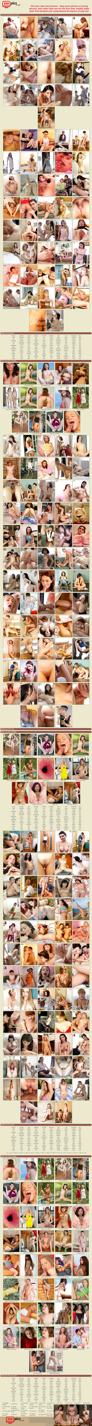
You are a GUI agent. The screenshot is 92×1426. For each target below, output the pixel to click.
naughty (51, 352)
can (22, 348)
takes (73, 342)
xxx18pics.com (81, 1253)
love (51, 337)
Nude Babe (63, 1325)
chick (21, 350)
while (79, 352)
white (79, 353)
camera (21, 347)
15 (85, 1153)
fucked (29, 352)
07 (42, 1153)
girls (36, 339)
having (36, 356)
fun (29, 355)
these (73, 356)
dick (29, 335)
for (29, 345)
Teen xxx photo (80, 409)
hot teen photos (28, 409)
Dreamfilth (7, 1411)
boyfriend (21, 342)
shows (66, 348)
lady (44, 352)
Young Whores (63, 1253)
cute (21, 356)
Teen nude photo (11, 780)
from (29, 348)
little (44, 356)
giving (36, 340)
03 (21, 1153)
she (66, 344)
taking (73, 344)
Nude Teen (81, 1301)
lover (51, 340)
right (66, 339)
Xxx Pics (14, 1404)
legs (44, 353)
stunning (73, 335)
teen (74, 345)
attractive (13, 345)
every (28, 344)
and (13, 342)
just (44, 350)
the (74, 350)
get (29, 356)
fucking (29, 353)
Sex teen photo (81, 385)
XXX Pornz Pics (28, 1349)
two (80, 344)
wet (80, 348)
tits (80, 340)
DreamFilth (46, 780)
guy (36, 347)
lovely (51, 339)
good (36, 342)
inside (44, 347)
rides (66, 337)
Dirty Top (54, 804)
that (74, 348)
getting (36, 335)
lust (51, 342)
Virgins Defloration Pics (11, 1301)
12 (69, 1153)
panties (58, 339)
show (66, 345)
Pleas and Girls (28, 385)
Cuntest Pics (80, 1325)
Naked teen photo (55, 1373)
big (13, 356)
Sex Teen (11, 1325)
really (58, 358)
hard (36, 350)
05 (31, 1153)
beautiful (13, 348)
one (58, 335)
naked (51, 350)
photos (58, 344)
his (44, 339)
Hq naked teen (81, 1349)
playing (58, 348)
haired (36, 348)
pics (58, 345)
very (80, 345)
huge (44, 344)
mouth (51, 348)
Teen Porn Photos (72, 804)
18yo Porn (46, 1325)
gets (29, 358)
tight (80, 337)
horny (44, 340)
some (66, 353)
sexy (66, 342)
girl (36, 337)
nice (51, 353)
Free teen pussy (28, 780)
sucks (73, 339)
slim (66, 352)
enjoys (29, 342)
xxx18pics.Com (60, 1411)
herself (44, 335)
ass (13, 344)
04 (26, 1153)
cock (21, 353)
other (58, 337)
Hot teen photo (37, 1373)
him (44, 337)
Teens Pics (72, 433)
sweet (73, 340)
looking (51, 335)
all (13, 339)
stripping (66, 356)
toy (80, 342)
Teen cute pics (20, 433)
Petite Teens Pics (37, 804)
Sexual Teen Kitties (63, 1277)
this (80, 335)
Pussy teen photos (46, 409)
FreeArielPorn (46, 1349)
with (80, 356)
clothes (21, 352)
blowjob (21, 337)
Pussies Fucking (20, 804)
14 (80, 1153)
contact (66, 1425)
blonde (21, 335)
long (44, 358)
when (79, 350)
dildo (28, 337)
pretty (58, 355)
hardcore (36, 352)
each (29, 340)
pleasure (58, 350)
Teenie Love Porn (11, 1349)
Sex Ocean (79, 1407)
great (36, 345)
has (36, 353)
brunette (21, 344)
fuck (29, 350)
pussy (58, 356)
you (80, 358)
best (13, 355)
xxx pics (11, 385)
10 (58, 1153)
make (51, 344)
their (74, 352)
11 (64, 1153)
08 (48, 1153)
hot (44, 342)
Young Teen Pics (28, 1301)
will (80, 355)
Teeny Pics (29, 1325)
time (80, 339)
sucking (74, 337)
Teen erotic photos (11, 409)
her (36, 358)
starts (66, 355)
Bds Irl (15, 1414)
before (13, 353)
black (13, 358)
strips (66, 358)
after (13, 337)
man (51, 347)
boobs (21, 340)
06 (37, 1153)
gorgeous (36, 344)
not (51, 355)
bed (13, 352)
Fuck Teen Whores (63, 1349)
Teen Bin (80, 1277)
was (80, 347)
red (66, 335)
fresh (28, 347)
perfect (58, 342)
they (74, 358)
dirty (29, 339)
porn (58, 352)
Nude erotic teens (81, 780)
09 (53, 1153)
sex (66, 340)
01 (10, 1153)
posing (58, 353)
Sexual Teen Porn (46, 1301)
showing (66, 347)
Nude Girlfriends (37, 433)
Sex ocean (63, 780)
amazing (13, 340)
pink (58, 347)
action (13, 335)
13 (74, 1153)
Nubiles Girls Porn (46, 1253)
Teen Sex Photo (11, 1277)
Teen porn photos (63, 385)
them (73, 353)
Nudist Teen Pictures (63, 1301)
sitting (66, 350)
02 (15, 1153)
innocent (44, 345)
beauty (13, 350)
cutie (21, 358)
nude (51, 356)
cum (21, 355)
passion (58, 340)
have (36, 355)
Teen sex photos (63, 409)
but (21, 345)
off (51, 358)
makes (51, 345)
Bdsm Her (70, 1414)
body (21, 339)
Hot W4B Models (46, 385)
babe (13, 347)
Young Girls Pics (46, 1277)
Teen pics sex (80, 756)
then (74, 355)
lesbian (44, 355)
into (44, 348)
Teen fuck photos (54, 433)
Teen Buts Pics (29, 1277)
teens (73, 347)
